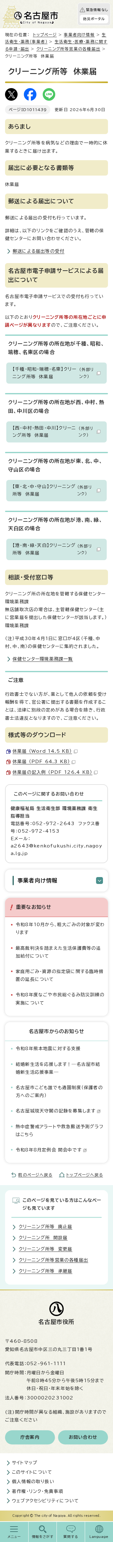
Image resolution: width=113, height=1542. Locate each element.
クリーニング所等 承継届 (45, 1271)
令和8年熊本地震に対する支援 (48, 1048)
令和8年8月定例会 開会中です (49, 1150)
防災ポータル (94, 18)
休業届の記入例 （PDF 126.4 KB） (52, 772)
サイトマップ (24, 1462)
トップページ (45, 35)
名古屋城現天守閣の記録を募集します (55, 1111)
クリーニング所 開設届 (43, 1237)
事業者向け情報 (79, 35)
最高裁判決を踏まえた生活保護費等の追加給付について (58, 952)
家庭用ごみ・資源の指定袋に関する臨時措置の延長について (60, 975)
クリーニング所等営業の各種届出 (68, 49)
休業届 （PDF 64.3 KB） (41, 761)
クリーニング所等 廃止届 (45, 1226)
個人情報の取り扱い (33, 1481)
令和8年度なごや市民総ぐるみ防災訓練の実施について (60, 999)
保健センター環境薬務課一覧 (43, 659)
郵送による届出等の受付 (38, 251)
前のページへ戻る (35, 1175)
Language (99, 1536)
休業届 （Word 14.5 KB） (42, 751)
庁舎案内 (30, 1437)
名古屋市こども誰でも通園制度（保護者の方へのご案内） (59, 1091)
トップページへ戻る (84, 1175)
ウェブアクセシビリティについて (45, 1501)
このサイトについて (32, 1472)
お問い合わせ (83, 1437)
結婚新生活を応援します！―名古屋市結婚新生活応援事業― (58, 1068)
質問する (70, 1536)
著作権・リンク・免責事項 (37, 1491)
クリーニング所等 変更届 (45, 1249)
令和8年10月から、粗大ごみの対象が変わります (60, 928)
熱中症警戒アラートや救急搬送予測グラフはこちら (60, 1130)
